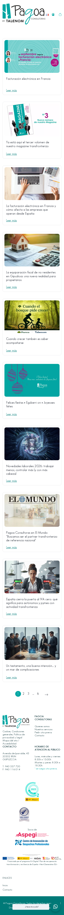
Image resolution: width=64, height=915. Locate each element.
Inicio (5, 885)
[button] (55, 906)
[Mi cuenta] (53, 14)
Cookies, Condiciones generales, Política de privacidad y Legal (14, 734)
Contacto (39, 735)
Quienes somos (42, 726)
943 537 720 (12, 766)
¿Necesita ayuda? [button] (32, 907)
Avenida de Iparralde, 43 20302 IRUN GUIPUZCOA (16, 756)
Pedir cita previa (43, 732)
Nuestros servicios (43, 729)
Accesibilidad (9, 744)
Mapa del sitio (10, 740)
